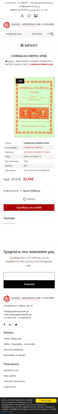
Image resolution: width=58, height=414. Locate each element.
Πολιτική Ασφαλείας (13, 349)
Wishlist (31, 199)
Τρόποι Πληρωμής (12, 338)
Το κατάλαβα (46, 401)
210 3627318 (10, 2)
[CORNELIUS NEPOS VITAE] (34, 107)
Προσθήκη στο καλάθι (29, 207)
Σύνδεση (22, 16)
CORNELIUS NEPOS (33, 147)
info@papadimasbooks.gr (29, 6)
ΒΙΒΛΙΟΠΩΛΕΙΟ (22, 61)
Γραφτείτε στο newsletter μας (29, 251)
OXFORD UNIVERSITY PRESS (37, 152)
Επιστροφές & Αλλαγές (15, 355)
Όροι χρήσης (10, 375)
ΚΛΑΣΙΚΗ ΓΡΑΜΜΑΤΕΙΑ (41, 61)
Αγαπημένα (29, 16)
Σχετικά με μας (11, 370)
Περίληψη (9, 218)
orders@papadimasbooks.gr (41, 2)
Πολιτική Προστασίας (14, 381)
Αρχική (11, 61)
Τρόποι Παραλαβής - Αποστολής (19, 344)
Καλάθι (36, 16)
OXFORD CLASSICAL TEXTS (16, 64)
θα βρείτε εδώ (6, 411)
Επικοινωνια (10, 386)
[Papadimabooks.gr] (29, 27)
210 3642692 (22, 2)
